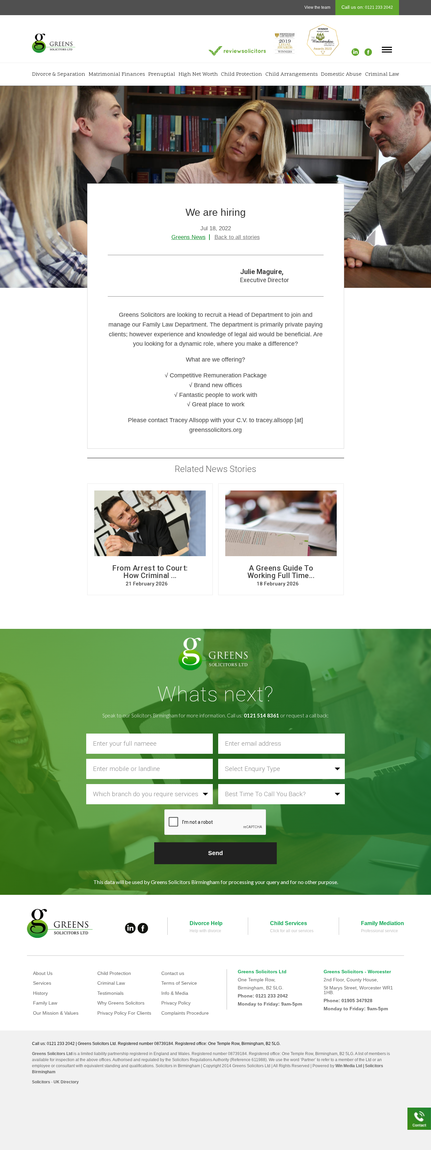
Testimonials (110, 993)
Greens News (188, 237)
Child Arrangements (291, 74)
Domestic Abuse (341, 74)
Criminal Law (382, 74)
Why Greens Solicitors (120, 1003)
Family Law (45, 1003)
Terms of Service (179, 983)
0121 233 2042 (378, 7)
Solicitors (41, 1082)
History (40, 993)
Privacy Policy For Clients (124, 1013)
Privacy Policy (176, 1003)
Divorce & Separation (58, 74)
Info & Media (174, 993)
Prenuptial (161, 74)
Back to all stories (237, 237)
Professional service (379, 930)
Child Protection (241, 74)
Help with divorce (205, 930)
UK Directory (66, 1082)
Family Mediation (382, 923)
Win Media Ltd (348, 1065)
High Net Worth (198, 74)
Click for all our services (291, 930)
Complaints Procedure (185, 1013)
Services (42, 983)
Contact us (172, 973)
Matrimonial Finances (117, 74)
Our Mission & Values (55, 1013)
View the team (317, 7)
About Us (43, 973)
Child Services (288, 923)
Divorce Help (206, 923)
